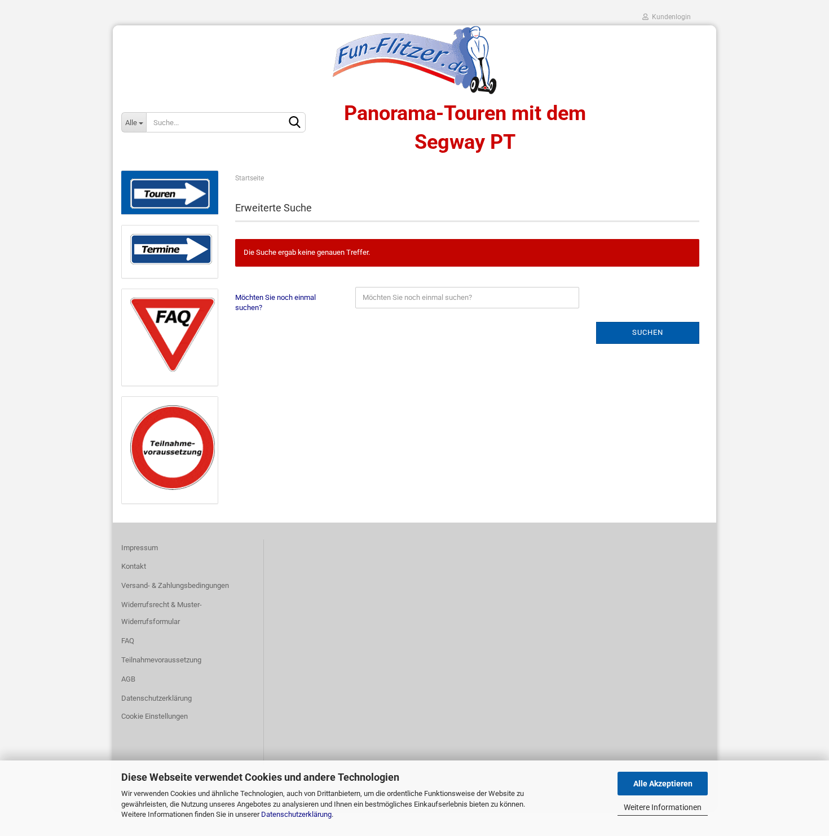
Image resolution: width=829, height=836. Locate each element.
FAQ (127, 640)
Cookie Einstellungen (154, 716)
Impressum (139, 547)
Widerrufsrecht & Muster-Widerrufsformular (161, 613)
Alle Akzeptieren (663, 783)
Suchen (647, 332)
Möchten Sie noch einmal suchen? (275, 302)
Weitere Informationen (663, 807)
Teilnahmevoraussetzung (161, 660)
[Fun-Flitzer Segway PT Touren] (169, 192)
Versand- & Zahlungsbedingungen (175, 585)
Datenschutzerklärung (296, 814)
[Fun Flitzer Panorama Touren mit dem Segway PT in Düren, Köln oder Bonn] (414, 59)
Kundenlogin (670, 17)
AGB (128, 679)
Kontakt (133, 566)
